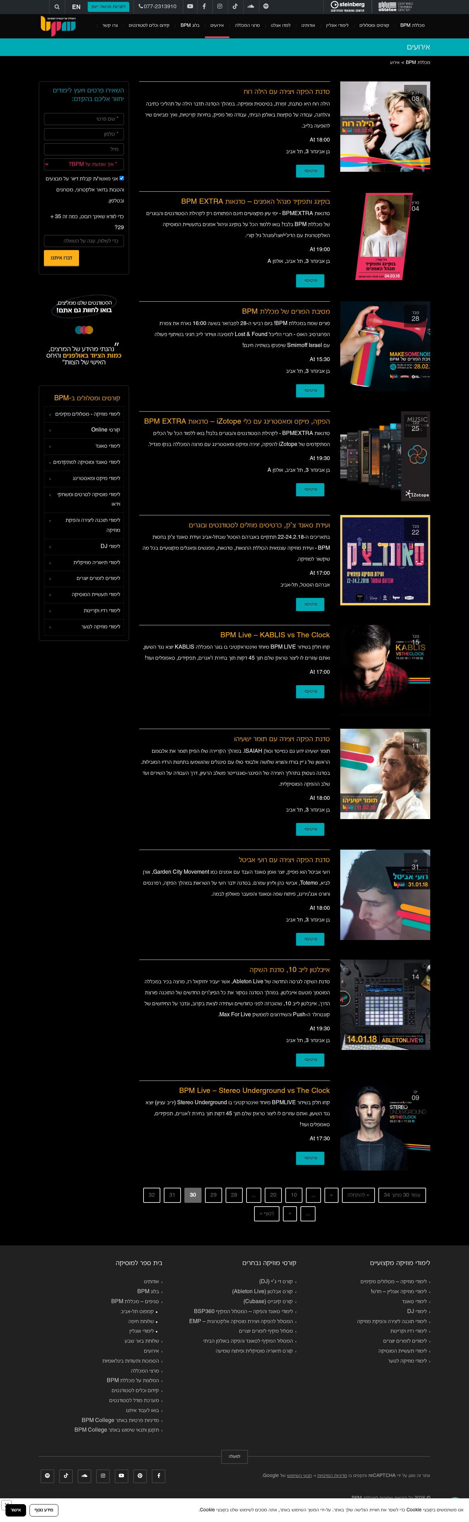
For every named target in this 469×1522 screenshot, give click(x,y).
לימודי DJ (110, 546)
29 (213, 1195)
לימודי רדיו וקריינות (102, 610)
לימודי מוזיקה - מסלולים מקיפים (87, 414)
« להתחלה (358, 1195)
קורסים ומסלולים (374, 25)
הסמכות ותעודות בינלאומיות (130, 1361)
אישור (16, 1510)
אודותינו (308, 25)
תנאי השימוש (299, 1476)
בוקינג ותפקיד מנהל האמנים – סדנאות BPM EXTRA (255, 202)
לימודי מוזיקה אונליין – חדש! (399, 1291)
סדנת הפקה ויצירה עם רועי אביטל (284, 860)
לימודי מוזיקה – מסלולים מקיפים (394, 1281)
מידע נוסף (44, 1510)
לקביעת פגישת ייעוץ (108, 7)
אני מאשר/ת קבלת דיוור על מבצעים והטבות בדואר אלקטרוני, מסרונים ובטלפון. (85, 190)
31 (172, 1195)
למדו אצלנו (280, 25)
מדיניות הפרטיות (332, 1476)
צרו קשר (110, 25)
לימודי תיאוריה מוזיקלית (96, 562)
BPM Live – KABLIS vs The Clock (275, 635)
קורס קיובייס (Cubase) (268, 1301)
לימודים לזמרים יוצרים (98, 578)
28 (234, 1195)
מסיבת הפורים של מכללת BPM (286, 312)
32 (152, 1195)
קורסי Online (105, 430)
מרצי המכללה (247, 25)
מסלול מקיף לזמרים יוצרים (266, 1331)
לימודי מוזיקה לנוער (100, 627)
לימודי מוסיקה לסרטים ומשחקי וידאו (88, 499)
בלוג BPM (190, 25)
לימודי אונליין (337, 25)
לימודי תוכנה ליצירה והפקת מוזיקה (93, 525)
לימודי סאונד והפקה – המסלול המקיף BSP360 (243, 1311)
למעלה (234, 1457)
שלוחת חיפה (141, 1321)
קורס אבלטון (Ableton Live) (262, 1291)
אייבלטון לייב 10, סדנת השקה (290, 970)
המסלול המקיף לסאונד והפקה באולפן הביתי (248, 1341)
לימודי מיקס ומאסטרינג (96, 478)
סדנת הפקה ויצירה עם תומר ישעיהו (282, 739)
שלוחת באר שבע (142, 1341)
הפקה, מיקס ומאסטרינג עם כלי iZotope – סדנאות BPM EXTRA (237, 421)
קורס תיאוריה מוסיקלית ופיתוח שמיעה (254, 1351)
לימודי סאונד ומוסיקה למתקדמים (86, 462)
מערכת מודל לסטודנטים (134, 1400)
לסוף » (267, 1213)
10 (294, 1195)
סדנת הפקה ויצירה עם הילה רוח (287, 92)
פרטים (311, 171)
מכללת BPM (412, 25)
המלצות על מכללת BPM (133, 1380)
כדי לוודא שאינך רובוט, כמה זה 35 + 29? (87, 222)
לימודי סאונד (107, 446)
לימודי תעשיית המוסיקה (96, 594)
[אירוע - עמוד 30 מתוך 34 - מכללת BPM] (58, 26)
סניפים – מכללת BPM (135, 1301)
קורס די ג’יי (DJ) (276, 1281)
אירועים (217, 25)
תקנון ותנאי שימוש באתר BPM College (117, 1430)
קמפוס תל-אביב (137, 1311)
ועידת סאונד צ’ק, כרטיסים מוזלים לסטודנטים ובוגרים (259, 525)
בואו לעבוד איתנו (142, 1410)
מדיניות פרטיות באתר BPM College (120, 1420)
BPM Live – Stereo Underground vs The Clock (254, 1091)
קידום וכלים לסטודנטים (149, 25)
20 (273, 1195)
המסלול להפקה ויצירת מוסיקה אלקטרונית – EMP (241, 1321)
